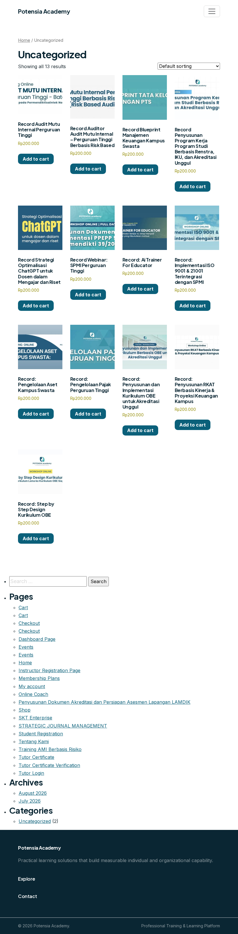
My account (32, 686)
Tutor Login (31, 773)
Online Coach (33, 694)
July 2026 (30, 801)
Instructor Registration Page (49, 670)
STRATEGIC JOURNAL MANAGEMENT (63, 726)
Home (24, 40)
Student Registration (41, 734)
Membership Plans (39, 678)
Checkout (29, 623)
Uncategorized (35, 821)
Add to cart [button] (36, 159)
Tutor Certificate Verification (49, 765)
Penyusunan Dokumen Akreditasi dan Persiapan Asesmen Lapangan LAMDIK (104, 702)
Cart (23, 607)
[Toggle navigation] (212, 11)
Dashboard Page (37, 639)
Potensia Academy (44, 11)
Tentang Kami (34, 741)
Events (26, 647)
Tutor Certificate (36, 757)
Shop (24, 710)
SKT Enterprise (35, 718)
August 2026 (33, 793)
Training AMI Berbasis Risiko (50, 749)
